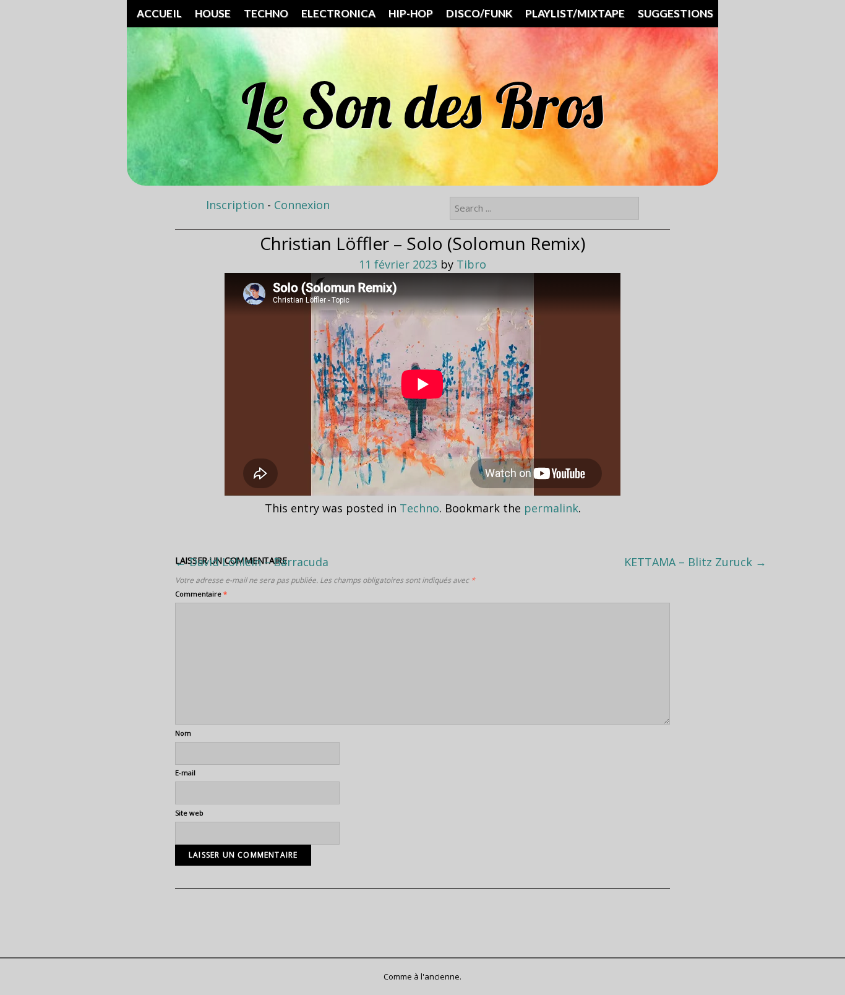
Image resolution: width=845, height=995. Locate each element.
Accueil (159, 13)
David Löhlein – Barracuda (251, 561)
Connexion (302, 204)
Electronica (338, 13)
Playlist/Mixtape (575, 13)
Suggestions (675, 13)
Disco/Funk (479, 13)
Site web (189, 812)
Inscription (235, 204)
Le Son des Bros (422, 105)
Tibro (471, 264)
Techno (266, 13)
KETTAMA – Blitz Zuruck (695, 561)
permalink (551, 508)
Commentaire (201, 593)
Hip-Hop (410, 13)
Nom (183, 733)
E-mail (185, 772)
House (213, 13)
